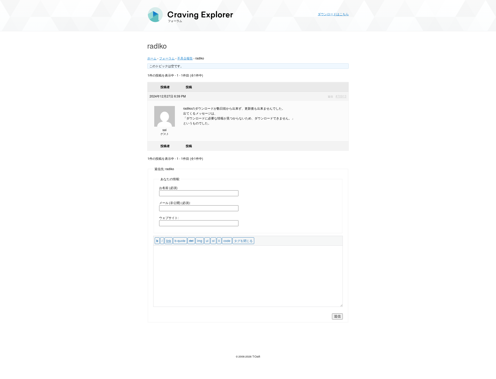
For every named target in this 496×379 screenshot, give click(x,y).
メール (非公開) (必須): (174, 202)
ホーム (152, 58)
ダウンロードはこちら (333, 14)
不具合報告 (185, 58)
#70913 (341, 96)
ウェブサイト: (169, 217)
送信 (337, 316)
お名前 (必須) (168, 187)
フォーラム (175, 21)
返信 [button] (330, 96)
